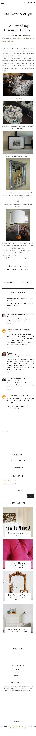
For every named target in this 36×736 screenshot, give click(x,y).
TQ (8, 395)
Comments (10, 484)
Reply (9, 308)
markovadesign (26, 690)
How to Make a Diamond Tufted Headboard (18, 565)
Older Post (27, 282)
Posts (8, 480)
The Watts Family (14, 378)
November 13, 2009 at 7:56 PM (21, 395)
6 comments (25, 35)
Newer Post (9, 282)
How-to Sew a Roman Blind (18, 534)
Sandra (10, 330)
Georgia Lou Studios (19, 727)
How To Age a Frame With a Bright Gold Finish (18, 597)
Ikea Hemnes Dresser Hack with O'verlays (18, 630)
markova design (20, 726)
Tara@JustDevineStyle (16, 314)
